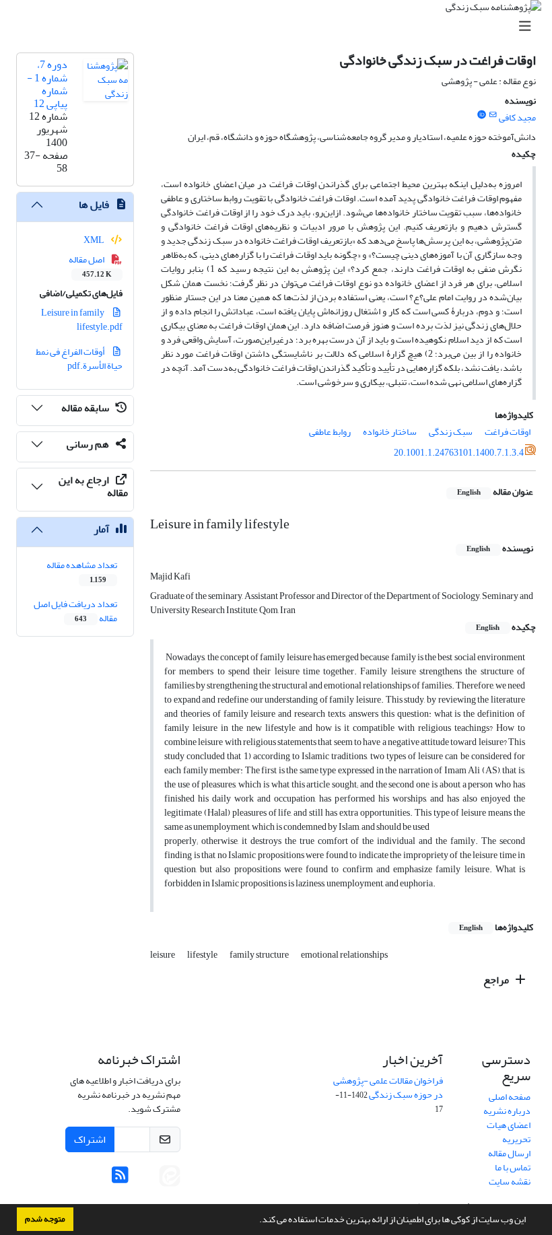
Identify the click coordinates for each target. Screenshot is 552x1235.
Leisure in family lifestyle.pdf (82, 320)
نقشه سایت (509, 1181)
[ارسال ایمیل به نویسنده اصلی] (493, 115)
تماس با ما (512, 1167)
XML (94, 240)
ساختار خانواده (390, 432)
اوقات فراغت (507, 432)
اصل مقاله (90, 265)
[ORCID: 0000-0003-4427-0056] (481, 115)
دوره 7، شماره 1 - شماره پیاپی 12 (47, 84)
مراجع (497, 980)
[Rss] (120, 1179)
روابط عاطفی (330, 432)
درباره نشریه (506, 1111)
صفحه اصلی (509, 1097)
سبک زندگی (451, 432)
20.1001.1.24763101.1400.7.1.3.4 (459, 453)
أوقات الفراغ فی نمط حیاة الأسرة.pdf (79, 359)
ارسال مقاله (509, 1153)
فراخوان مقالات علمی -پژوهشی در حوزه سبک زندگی (388, 1087)
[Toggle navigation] (280, 26)
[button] (256, 1221)
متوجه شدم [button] (45, 1219)
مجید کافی (517, 117)
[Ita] (169, 1179)
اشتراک (90, 1139)
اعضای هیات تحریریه (508, 1132)
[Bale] (147, 1179)
